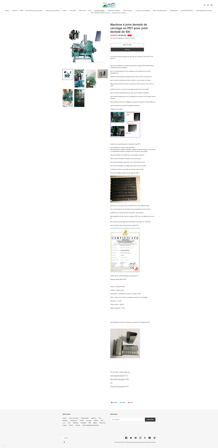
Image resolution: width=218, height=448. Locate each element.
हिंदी (90, 423)
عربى (64, 423)
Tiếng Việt (102, 423)
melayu (65, 425)
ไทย (69, 423)
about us (93, 418)
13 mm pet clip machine (117, 375)
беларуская (73, 420)
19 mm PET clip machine (118, 386)
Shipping (120, 38)
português (83, 423)
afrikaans (65, 420)
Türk (100, 418)
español (96, 420)
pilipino (95, 423)
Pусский (88, 420)
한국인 (71, 425)
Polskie (82, 420)
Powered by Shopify (150, 442)
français (78, 425)
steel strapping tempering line (91, 425)
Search (65, 418)
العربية (66, 437)
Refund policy (85, 418)
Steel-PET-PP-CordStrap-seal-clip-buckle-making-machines (132, 442)
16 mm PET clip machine (118, 379)
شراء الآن (127, 49)
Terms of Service (74, 418)
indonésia (75, 423)
